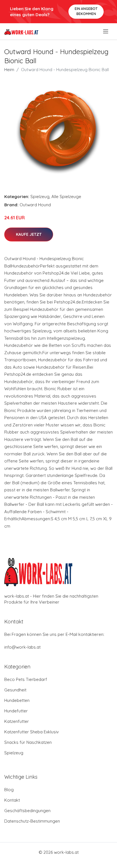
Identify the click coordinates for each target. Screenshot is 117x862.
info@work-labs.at (22, 647)
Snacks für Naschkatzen (28, 742)
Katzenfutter (16, 721)
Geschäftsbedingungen (27, 810)
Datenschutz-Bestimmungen (32, 821)
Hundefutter (16, 711)
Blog (9, 789)
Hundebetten (17, 700)
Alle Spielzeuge (66, 196)
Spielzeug (39, 196)
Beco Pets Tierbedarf (25, 679)
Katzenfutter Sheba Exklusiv (31, 731)
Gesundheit (15, 690)
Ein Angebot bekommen (86, 11)
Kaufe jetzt (28, 234)
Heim (9, 69)
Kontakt (12, 800)
